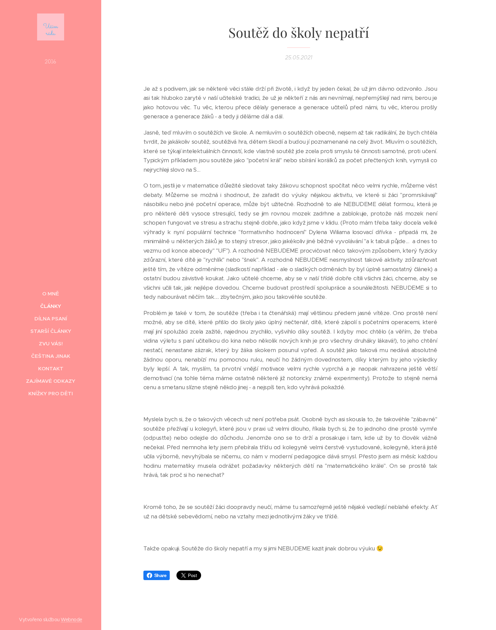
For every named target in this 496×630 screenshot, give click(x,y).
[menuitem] (50, 293)
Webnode (71, 620)
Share (160, 575)
